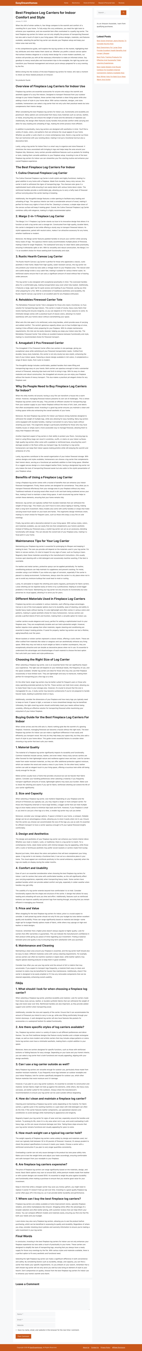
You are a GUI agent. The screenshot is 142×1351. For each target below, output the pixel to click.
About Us (86, 1347)
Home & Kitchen (89, 3)
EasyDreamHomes (26, 2)
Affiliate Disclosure (118, 1347)
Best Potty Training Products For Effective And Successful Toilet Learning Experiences (109, 60)
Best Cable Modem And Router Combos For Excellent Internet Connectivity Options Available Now (110, 70)
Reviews (121, 3)
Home (66, 3)
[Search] (123, 12)
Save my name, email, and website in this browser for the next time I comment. (48, 1330)
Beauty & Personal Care (107, 3)
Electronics (76, 3)
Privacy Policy (105, 1347)
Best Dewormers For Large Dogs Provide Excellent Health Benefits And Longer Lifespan (111, 50)
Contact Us (95, 1347)
